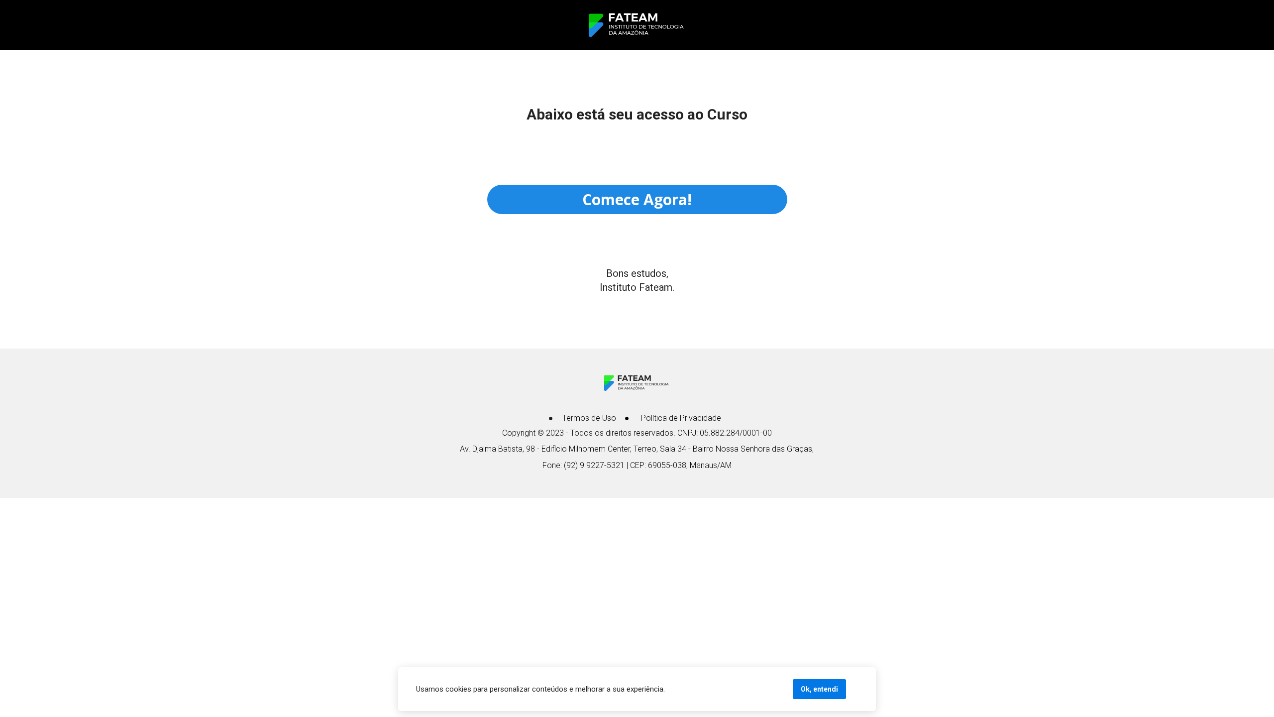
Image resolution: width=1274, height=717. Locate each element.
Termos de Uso (589, 418)
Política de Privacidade (681, 418)
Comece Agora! (637, 199)
